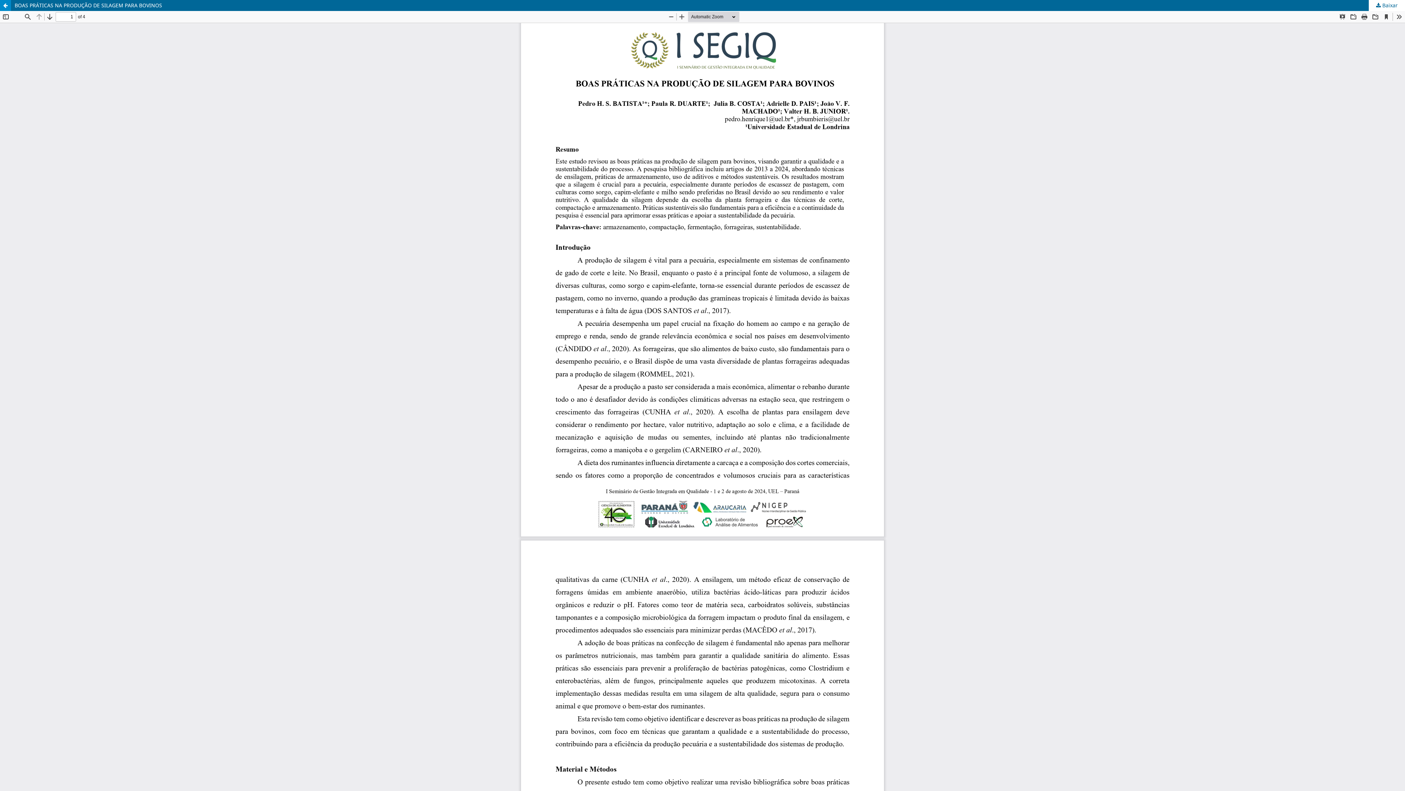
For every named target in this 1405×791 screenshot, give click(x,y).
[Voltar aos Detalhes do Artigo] (5, 5)
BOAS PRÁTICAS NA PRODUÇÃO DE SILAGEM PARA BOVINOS (88, 5)
